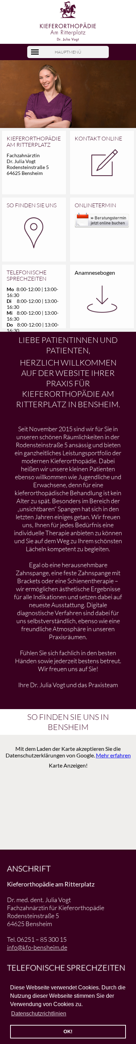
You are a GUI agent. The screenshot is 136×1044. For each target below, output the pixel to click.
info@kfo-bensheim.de (37, 947)
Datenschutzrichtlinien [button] (38, 1014)
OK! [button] (68, 1031)
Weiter (124, 103)
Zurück (12, 103)
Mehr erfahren (113, 755)
